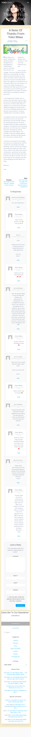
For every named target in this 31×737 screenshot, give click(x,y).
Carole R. (7, 700)
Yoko (7, 2)
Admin (10, 40)
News (15, 40)
